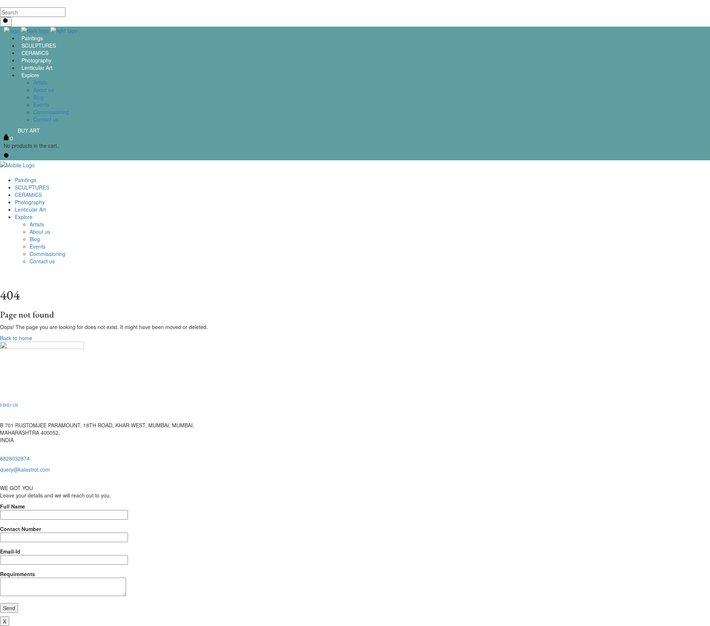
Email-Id (10, 551)
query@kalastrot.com (25, 469)
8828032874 (15, 458)
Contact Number (20, 529)
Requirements (17, 574)
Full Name (12, 506)
